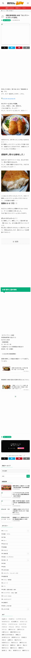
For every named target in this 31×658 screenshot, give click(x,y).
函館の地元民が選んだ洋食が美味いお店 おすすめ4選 (20, 368)
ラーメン (5, 530)
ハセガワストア (7, 599)
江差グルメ (5, 645)
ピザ (18, 626)
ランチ (23, 626)
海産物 (12, 645)
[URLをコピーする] (26, 48)
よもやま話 (6, 609)
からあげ (11, 619)
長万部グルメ (17, 650)
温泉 (19, 645)
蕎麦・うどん (6, 534)
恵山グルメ (18, 640)
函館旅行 (5, 602)
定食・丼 (5, 560)
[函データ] (15, 3)
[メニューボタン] (28, 3)
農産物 (21, 647)
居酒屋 (5, 547)
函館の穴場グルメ (15, 632)
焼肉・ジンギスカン (8, 557)
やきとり (5, 550)
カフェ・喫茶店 (7, 579)
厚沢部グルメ (16, 637)
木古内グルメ (5, 642)
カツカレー (23, 621)
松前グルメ (14, 642)
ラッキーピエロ (7, 596)
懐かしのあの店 (7, 20)
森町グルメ (23, 642)
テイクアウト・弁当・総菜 (10, 593)
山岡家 (10, 640)
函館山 (18, 634)
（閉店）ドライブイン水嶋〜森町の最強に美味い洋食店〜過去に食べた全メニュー (20, 387)
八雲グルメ (5, 632)
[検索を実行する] (28, 476)
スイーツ (5, 583)
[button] (4, 48)
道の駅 (4, 650)
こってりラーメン (21, 619)
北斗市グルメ (6, 637)
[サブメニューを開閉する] (28, 531)
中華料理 (5, 553)
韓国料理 (5, 576)
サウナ (4, 624)
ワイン (4, 629)
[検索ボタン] (3, 3)
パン (4, 586)
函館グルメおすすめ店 (8, 634)
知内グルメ (5, 647)
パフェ (11, 626)
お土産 (4, 619)
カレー (5, 540)
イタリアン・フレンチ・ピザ (10, 573)
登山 (25, 645)
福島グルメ (13, 647)
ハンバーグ (22, 624)
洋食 (4, 537)
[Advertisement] (15, 67)
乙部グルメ (20, 629)
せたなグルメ (5, 621)
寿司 (4, 566)
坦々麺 (24, 637)
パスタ (4, 626)
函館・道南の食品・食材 (9, 589)
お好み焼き (6, 570)
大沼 (4, 640)
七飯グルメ (11, 629)
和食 (4, 563)
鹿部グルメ (25, 650)
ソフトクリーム (12, 624)
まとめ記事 (14, 621)
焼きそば (5, 544)
